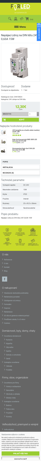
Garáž (8, 359)
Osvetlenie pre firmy (11, 383)
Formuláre (7, 304)
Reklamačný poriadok (12, 297)
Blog (5, 271)
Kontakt (7, 267)
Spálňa (8, 351)
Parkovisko (10, 409)
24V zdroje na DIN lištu (17, 99)
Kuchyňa (9, 340)
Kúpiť (21, 120)
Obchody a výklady (13, 394)
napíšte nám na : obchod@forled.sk (33, 244)
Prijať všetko (20, 453)
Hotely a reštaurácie (13, 386)
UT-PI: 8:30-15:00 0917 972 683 (20, 244)
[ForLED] (20, 7)
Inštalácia (8, 167)
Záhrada (9, 366)
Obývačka (9, 347)
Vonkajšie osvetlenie (11, 362)
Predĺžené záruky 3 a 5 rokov (14, 319)
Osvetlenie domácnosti (12, 336)
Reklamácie (8, 312)
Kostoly (9, 417)
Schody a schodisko (13, 355)
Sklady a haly (11, 398)
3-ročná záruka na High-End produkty (7, 234)
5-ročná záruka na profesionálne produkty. (20, 234)
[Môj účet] (16, 19)
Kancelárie (10, 390)
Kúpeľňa (9, 344)
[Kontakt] (21, 19)
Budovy (9, 405)
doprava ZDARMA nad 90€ (7, 244)
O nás (6, 263)
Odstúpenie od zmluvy (12, 301)
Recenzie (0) (8, 173)
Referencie (8, 260)
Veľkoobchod (9, 430)
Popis (5, 162)
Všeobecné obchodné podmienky (16, 293)
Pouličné (9, 413)
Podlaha (9, 370)
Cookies (7, 323)
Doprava (7, 308)
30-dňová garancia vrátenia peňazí (32, 234)
